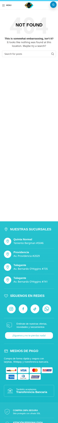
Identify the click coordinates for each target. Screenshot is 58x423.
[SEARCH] (52, 54)
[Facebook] (23, 308)
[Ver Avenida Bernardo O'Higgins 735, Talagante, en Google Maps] (7, 267)
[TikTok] (35, 308)
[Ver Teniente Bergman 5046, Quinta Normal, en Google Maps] (7, 241)
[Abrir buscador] (53, 4)
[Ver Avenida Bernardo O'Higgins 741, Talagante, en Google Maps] (7, 280)
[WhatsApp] (46, 308)
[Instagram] (11, 308)
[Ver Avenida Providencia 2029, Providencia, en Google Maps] (7, 254)
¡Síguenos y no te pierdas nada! (29, 335)
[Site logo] (29, 5)
